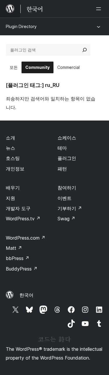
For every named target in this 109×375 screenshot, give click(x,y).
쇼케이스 (67, 138)
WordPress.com (25, 238)
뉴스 (10, 148)
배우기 (13, 188)
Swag (66, 218)
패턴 (62, 169)
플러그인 (67, 158)
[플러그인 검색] (84, 50)
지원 (10, 198)
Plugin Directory (21, 26)
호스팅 (13, 158)
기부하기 (70, 208)
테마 (62, 148)
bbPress (17, 258)
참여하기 (67, 188)
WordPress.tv (23, 218)
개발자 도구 (18, 208)
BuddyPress (21, 269)
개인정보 (15, 169)
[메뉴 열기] (99, 9)
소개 (10, 138)
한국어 (26, 295)
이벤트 (65, 198)
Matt (14, 248)
